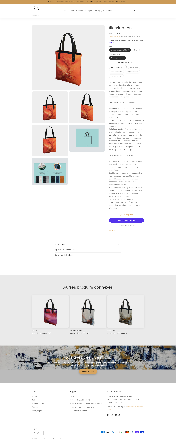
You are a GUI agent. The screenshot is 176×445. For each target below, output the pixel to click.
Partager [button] (115, 231)
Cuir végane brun (118, 67)
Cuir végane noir (117, 58)
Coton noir (135, 67)
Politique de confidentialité (80, 400)
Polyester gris (117, 76)
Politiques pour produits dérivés (82, 407)
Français (36, 433)
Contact (72, 396)
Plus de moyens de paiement (126, 225)
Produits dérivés (38, 403)
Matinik (34, 330)
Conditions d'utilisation (78, 411)
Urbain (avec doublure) (120, 50)
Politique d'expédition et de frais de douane (86, 403)
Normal (137, 50)
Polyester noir (133, 72)
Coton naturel (117, 72)
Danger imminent (76, 330)
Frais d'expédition (114, 36)
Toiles (34, 400)
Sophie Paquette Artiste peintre (51, 439)
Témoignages (37, 411)
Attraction (111, 330)
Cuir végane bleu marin (120, 62)
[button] (134, 11)
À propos (35, 407)
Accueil (34, 396)
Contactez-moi (88, 371)
